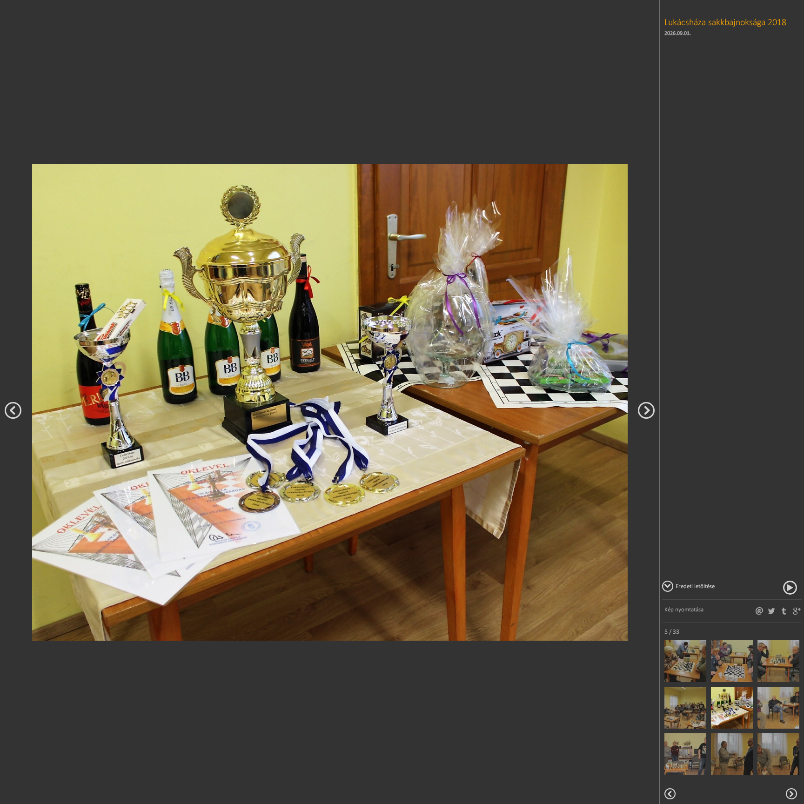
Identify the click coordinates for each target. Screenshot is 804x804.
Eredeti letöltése (695, 586)
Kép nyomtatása (684, 609)
